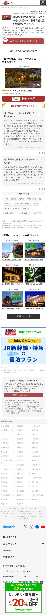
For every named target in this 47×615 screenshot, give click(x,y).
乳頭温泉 (20, 430)
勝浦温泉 (4, 478)
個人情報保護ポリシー (11, 576)
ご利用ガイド (23, 508)
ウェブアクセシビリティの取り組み (16, 571)
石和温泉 (35, 452)
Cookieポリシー (9, 582)
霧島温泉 (4, 491)
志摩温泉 (4, 499)
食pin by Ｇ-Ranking (37, 516)
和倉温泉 (20, 460)
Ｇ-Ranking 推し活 (23, 516)
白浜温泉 (35, 473)
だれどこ (13, 511)
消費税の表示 (21, 566)
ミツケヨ (4, 516)
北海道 (13, 199)
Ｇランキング (5, 511)
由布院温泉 (36, 499)
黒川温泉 (35, 486)
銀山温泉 (20, 439)
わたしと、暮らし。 (38, 511)
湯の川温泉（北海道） (22, 203)
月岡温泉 (20, 452)
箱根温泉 (20, 495)
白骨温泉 (4, 452)
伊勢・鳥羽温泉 (37, 495)
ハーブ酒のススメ (22, 519)
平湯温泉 (20, 469)
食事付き (26, 208)
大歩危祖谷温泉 (22, 499)
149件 (29, 91)
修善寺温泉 (36, 456)
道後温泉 (20, 478)
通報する (42, 153)
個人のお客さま (9, 536)
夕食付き (16, 208)
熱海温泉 (4, 504)
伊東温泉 (20, 456)
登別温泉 (20, 426)
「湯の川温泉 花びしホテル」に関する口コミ (19, 60)
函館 (36, 203)
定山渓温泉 (5, 426)
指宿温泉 (20, 504)
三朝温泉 (4, 482)
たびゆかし (12, 516)
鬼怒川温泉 (5, 447)
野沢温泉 (35, 447)
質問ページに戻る (24, 316)
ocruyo (20, 511)
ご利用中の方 (8, 557)
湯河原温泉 (5, 456)
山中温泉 (35, 460)
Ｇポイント (33, 508)
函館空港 (7, 203)
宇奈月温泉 (36, 465)
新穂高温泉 (36, 469)
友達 (6, 199)
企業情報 (7, 550)
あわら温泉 (20, 465)
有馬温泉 (20, 473)
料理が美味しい (10, 213)
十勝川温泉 (36, 426)
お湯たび (27, 511)
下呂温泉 (4, 469)
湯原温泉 (4, 486)
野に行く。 (32, 513)
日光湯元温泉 (5, 495)
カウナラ (40, 513)
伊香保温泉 (5, 443)
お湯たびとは (13, 508)
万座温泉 (20, 443)
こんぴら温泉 (37, 478)
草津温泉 (35, 439)
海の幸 (7, 208)
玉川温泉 (35, 491)
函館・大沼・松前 (34, 199)
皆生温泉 (35, 482)
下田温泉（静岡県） (6, 462)
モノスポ (24, 513)
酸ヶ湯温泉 (20, 491)
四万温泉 (35, 443)
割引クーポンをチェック (25, 106)
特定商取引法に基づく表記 (28, 582)
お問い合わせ (8, 566)
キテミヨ (5, 513)
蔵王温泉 (4, 439)
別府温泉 (20, 486)
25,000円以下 (35, 213)
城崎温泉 (4, 473)
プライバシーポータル (31, 576)
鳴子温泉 (35, 430)
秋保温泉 (20, 434)
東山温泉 (35, 434)
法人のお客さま (9, 543)
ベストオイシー (14, 513)
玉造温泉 (20, 482)
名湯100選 (23, 213)
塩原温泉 (20, 447)
